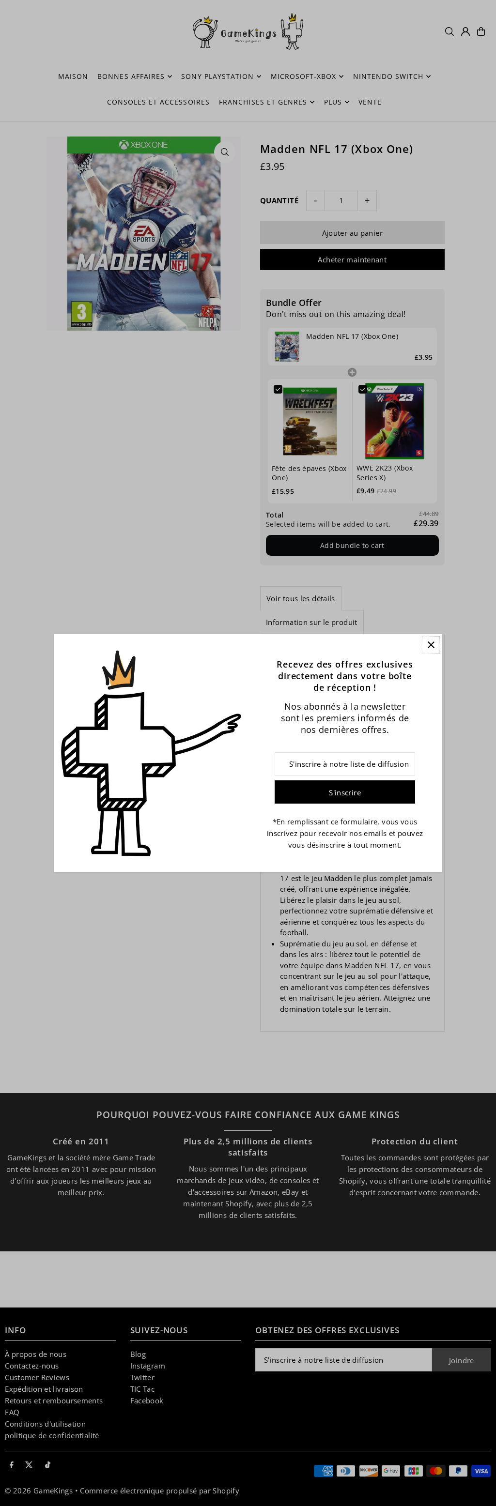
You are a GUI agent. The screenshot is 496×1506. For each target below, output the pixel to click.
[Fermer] (430, 645)
